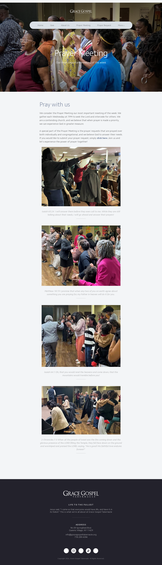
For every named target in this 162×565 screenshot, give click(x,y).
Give (52, 25)
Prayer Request (104, 25)
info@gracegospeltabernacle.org (81, 534)
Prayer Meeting (83, 25)
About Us (65, 25)
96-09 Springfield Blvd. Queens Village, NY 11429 (81, 529)
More (120, 25)
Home (40, 25)
